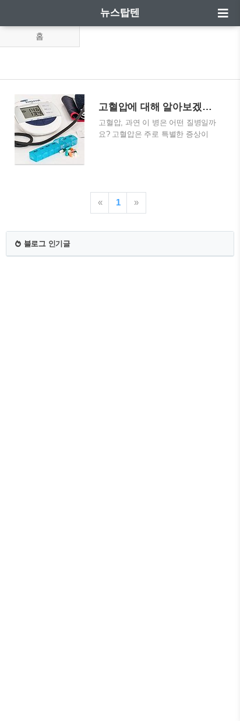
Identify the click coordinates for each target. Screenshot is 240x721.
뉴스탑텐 (120, 12)
